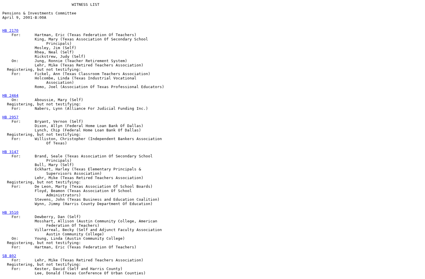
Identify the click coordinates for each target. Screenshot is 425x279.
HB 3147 (10, 152)
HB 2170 (10, 30)
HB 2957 (10, 117)
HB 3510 (10, 212)
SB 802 (9, 256)
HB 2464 (10, 95)
